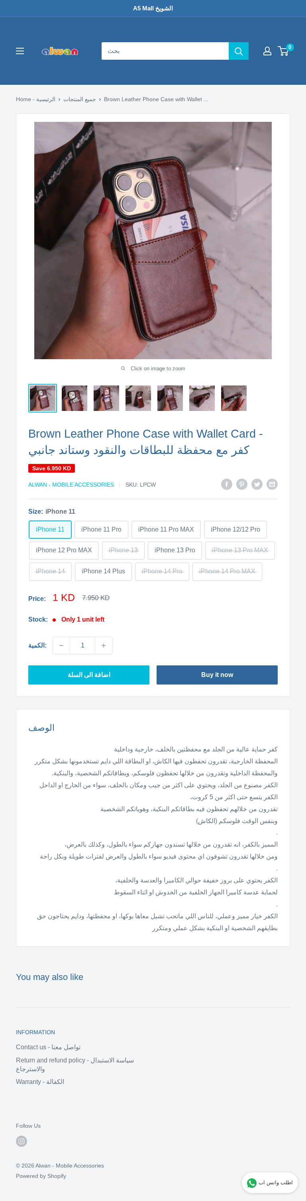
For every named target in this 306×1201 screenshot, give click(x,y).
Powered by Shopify (41, 1176)
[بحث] (239, 51)
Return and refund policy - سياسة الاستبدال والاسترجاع (75, 1064)
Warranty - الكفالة (40, 1081)
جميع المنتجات (79, 99)
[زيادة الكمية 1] (103, 645)
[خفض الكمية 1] (61, 645)
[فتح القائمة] (20, 51)
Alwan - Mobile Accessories (71, 484)
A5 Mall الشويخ (153, 8)
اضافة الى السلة (89, 674)
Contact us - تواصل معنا (48, 1047)
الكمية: (37, 645)
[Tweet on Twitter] (257, 484)
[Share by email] (272, 484)
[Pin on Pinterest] (241, 484)
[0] (283, 51)
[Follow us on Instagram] (21, 1140)
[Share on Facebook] (226, 484)
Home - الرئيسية (35, 99)
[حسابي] (267, 51)
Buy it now (217, 674)
